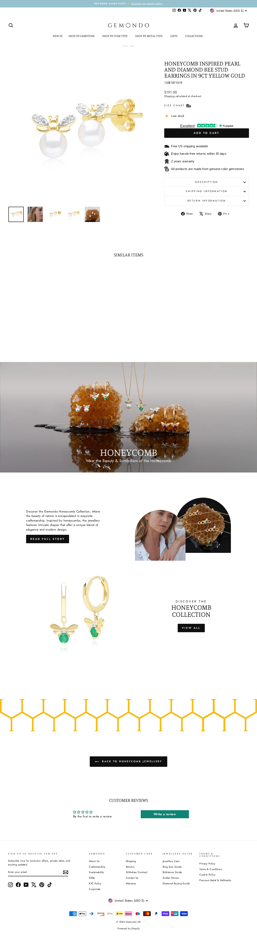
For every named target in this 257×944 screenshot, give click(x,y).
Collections (194, 36)
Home (125, 46)
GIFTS (174, 36)
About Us (94, 861)
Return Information (207, 201)
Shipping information (206, 191)
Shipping (169, 96)
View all (191, 628)
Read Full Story (47, 539)
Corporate (94, 889)
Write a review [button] (165, 814)
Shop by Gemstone (81, 36)
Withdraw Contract (136, 872)
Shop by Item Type (115, 36)
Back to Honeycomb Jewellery (131, 761)
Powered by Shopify (128, 928)
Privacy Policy (207, 863)
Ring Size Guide (172, 867)
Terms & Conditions (210, 869)
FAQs (92, 878)
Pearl (132, 46)
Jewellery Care (171, 861)
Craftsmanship (97, 867)
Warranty (131, 883)
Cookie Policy (207, 874)
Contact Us (132, 878)
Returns (130, 867)
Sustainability (96, 872)
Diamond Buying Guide (176, 883)
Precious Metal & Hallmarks (215, 880)
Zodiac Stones (171, 878)
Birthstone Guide (172, 872)
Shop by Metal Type (149, 36)
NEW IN (57, 36)
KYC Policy (95, 883)
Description (206, 182)
